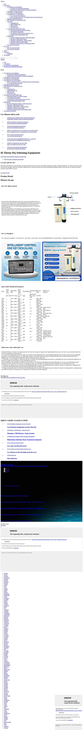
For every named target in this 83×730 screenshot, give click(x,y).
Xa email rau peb (5, 173)
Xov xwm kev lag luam (13, 49)
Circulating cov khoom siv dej (15, 11)
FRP (2, 466)
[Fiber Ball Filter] (11, 455)
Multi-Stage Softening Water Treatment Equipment (23, 10)
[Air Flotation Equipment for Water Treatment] (19, 424)
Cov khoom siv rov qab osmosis (15, 14)
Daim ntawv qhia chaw (7, 464)
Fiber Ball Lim (12, 458)
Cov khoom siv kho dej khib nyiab (16, 29)
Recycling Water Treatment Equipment (17, 123)
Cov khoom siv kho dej (13, 45)
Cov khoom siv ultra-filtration (14, 13)
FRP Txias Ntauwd (18, 466)
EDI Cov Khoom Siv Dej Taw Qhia (16, 144)
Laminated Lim (14, 23)
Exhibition (9, 53)
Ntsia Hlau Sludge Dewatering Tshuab (20, 30)
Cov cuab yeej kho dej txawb (17, 15)
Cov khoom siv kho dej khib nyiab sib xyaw (21, 33)
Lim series (9, 21)
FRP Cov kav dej (29, 466)
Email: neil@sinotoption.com (11, 485)
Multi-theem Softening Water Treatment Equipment (20, 119)
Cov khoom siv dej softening (14, 7)
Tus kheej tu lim (14, 27)
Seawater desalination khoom (14, 18)
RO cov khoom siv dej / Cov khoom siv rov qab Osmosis (21, 132)
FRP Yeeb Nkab (8, 466)
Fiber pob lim (13, 26)
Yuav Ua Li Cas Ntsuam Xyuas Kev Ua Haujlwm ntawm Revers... (23, 508)
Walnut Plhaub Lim (15, 24)
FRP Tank (45, 466)
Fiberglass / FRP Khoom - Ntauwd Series (21, 40)
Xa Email (3, 525)
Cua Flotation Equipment (16, 31)
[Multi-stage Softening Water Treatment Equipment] (21, 436)
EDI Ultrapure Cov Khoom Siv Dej (16, 20)
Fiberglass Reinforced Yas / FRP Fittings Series (22, 43)
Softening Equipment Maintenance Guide (14, 496)
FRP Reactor (38, 466)
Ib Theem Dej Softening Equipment (19, 8)
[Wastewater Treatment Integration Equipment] (19, 449)
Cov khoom (7, 5)
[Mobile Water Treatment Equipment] (15, 442)
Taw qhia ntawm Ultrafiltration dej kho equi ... (19, 140)
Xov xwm (6, 46)
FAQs (5, 50)
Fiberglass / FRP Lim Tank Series (19, 42)
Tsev (5, 4)
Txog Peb (6, 52)
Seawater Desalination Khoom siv (16, 127)
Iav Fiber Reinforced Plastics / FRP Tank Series (22, 37)
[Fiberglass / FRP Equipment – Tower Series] (18, 430)
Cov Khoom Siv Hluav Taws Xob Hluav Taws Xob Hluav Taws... (22, 502)
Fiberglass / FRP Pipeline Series (18, 39)
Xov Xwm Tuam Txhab (13, 48)
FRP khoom (10, 36)
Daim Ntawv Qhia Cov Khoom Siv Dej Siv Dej (16, 521)
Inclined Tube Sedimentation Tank (19, 34)
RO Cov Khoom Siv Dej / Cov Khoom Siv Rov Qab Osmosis (26, 17)
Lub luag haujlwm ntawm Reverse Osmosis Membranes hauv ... (22, 514)
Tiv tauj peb (7, 55)
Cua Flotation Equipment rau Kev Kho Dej (21, 427)
